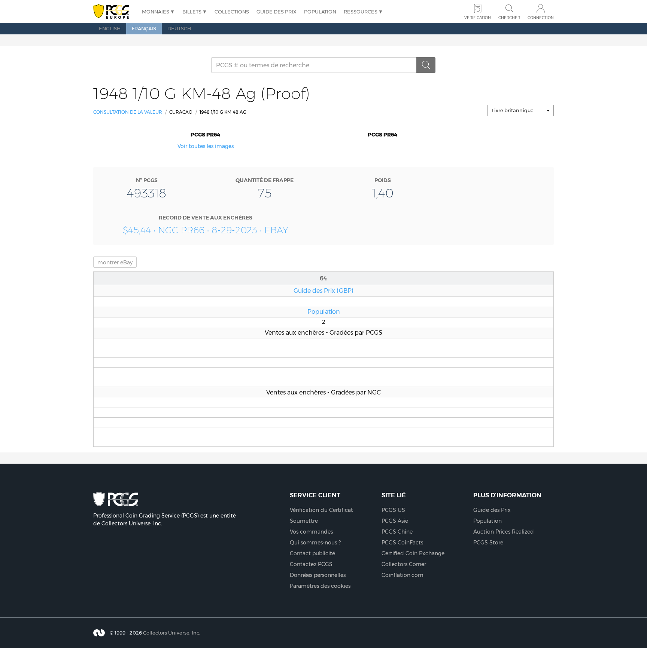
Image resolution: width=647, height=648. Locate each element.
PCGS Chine (397, 531)
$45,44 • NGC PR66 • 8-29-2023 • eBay (205, 230)
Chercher (509, 17)
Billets (191, 12)
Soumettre (304, 521)
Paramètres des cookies (320, 586)
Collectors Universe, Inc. (171, 633)
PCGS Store (488, 542)
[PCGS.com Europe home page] (113, 12)
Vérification (477, 17)
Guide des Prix (276, 12)
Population (320, 12)
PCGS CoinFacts (402, 542)
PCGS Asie (395, 521)
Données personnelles (318, 575)
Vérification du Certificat (321, 510)
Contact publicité (312, 553)
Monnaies (155, 12)
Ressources (360, 12)
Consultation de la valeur (127, 112)
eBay (115, 262)
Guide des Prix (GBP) (323, 290)
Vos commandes (311, 531)
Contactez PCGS (311, 564)
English (110, 28)
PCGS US (393, 510)
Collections (232, 12)
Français (144, 28)
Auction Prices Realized (503, 531)
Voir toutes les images (205, 146)
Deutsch (179, 28)
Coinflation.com (402, 575)
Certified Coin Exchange (413, 553)
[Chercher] (426, 65)
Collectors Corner (404, 564)
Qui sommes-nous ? (315, 542)
